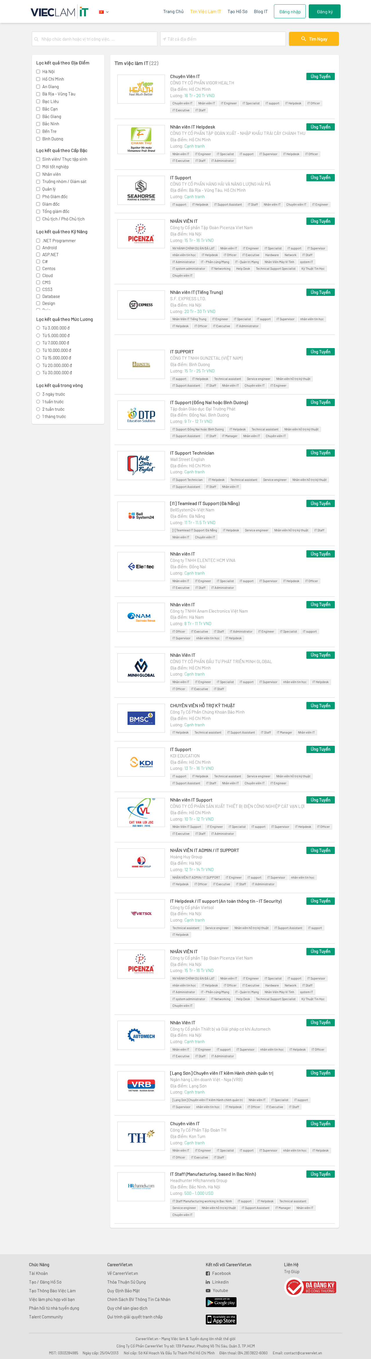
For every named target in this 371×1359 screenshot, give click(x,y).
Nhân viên (51, 174)
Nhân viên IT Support (191, 799)
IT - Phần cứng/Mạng (215, 262)
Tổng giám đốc (56, 211)
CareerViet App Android (218, 1302)
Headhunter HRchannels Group (198, 1180)
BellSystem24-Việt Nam (192, 509)
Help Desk (243, 268)
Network (291, 255)
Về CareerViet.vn (122, 1273)
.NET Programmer (59, 240)
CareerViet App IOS (217, 1319)
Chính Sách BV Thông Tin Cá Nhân (138, 1299)
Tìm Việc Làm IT (205, 11)
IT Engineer (229, 103)
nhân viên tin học (184, 255)
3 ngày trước (53, 394)
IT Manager (229, 436)
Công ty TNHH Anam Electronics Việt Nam (209, 611)
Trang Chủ (173, 11)
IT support (272, 103)
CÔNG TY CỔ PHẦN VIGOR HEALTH (202, 82)
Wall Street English (187, 459)
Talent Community (46, 1316)
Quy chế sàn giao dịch (127, 1308)
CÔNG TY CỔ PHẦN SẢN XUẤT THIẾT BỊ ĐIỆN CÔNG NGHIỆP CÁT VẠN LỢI (237, 806)
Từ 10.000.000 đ (56, 350)
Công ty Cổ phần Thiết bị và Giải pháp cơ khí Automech (220, 1029)
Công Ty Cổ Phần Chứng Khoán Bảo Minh (207, 711)
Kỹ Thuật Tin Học (313, 268)
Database (51, 296)
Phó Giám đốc (55, 196)
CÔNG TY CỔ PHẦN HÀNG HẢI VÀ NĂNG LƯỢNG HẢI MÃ (220, 184)
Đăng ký (325, 11)
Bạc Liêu (50, 101)
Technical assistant (227, 379)
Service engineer (258, 379)
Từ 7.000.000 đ (55, 342)
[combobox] (98, 39)
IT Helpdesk (293, 103)
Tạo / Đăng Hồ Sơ (45, 1281)
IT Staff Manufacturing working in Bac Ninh (202, 1201)
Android (49, 247)
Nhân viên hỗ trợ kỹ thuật (293, 379)
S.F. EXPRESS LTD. (188, 298)
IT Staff (200, 110)
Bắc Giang (51, 116)
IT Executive (181, 110)
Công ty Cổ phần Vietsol (192, 907)
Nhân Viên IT (182, 655)
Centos (48, 268)
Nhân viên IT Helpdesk (192, 126)
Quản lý (49, 188)
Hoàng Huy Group (186, 856)
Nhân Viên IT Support (186, 826)
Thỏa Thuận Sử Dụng (126, 1281)
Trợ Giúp (291, 1271)
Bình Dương (52, 138)
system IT (306, 262)
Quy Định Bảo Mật (123, 1290)
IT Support (180, 177)
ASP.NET (50, 254)
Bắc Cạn (50, 108)
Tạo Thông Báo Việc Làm (52, 1290)
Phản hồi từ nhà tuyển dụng (54, 1308)
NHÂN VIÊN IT (184, 221)
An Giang (50, 86)
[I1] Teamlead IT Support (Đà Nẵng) (204, 503)
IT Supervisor (268, 154)
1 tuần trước (53, 401)
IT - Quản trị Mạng (247, 262)
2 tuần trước (53, 409)
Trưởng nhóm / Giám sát (64, 181)
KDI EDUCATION (185, 755)
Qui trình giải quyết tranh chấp (135, 1316)
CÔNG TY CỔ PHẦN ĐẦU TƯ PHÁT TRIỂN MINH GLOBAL (221, 661)
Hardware (272, 255)
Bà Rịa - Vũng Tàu (58, 93)
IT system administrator (188, 268)
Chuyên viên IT (182, 103)
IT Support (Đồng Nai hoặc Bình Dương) (209, 402)
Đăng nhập (290, 11)
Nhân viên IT (206, 103)
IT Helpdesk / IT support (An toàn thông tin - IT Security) (225, 901)
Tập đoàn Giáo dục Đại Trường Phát (202, 408)
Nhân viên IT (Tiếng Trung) (196, 292)
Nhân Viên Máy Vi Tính (279, 262)
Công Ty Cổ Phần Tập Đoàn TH (198, 1129)
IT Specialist (251, 103)
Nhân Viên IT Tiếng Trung (189, 319)
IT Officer (313, 103)
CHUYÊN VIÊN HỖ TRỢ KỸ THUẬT (202, 705)
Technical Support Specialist (276, 268)
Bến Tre (49, 131)
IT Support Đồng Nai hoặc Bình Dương (198, 429)
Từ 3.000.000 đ (56, 327)
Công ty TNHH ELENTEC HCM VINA (202, 560)
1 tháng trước (54, 416)
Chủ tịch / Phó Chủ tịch (63, 218)
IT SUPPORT (182, 351)
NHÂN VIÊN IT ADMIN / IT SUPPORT (204, 850)
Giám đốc (51, 204)
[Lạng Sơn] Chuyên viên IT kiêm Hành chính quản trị (221, 1073)
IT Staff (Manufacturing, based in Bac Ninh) (213, 1174)
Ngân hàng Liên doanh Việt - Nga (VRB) (206, 1079)
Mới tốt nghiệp (55, 166)
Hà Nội (48, 71)
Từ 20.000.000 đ (57, 365)
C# (45, 261)
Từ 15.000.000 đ (56, 357)
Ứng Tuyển (320, 76)
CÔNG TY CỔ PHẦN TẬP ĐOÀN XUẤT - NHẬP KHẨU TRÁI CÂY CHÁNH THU (237, 133)
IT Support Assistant (228, 204)
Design (48, 303)
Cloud (47, 275)
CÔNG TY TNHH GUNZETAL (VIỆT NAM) (206, 358)
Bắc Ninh (50, 123)
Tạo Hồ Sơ (238, 11)
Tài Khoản (38, 1273)
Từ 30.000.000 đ (57, 372)
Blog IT (261, 11)
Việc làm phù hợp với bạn (52, 1299)
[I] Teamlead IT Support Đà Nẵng (194, 530)
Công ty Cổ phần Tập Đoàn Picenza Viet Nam (211, 227)
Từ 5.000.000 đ (56, 335)
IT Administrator (222, 160)
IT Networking (220, 268)
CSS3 (47, 289)
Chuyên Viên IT (185, 76)
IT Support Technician (192, 452)
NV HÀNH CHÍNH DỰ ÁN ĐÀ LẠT (193, 248)
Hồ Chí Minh (53, 79)
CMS (46, 282)
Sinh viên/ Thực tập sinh (64, 159)
